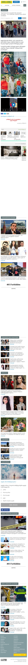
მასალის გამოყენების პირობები (20, 661)
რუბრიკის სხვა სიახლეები (10, 337)
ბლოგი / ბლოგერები (16, 5)
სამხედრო (5, 439)
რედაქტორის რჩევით (8, 217)
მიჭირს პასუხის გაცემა (8, 500)
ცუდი (4, 498)
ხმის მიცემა (13, 505)
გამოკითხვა (5, 462)
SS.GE (2, 129)
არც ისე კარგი (6, 492)
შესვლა (24, 1)
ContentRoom (20, 143)
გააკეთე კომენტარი (21, 123)
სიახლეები (7, 5)
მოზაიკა (4, 10)
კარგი (4, 489)
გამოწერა (16, 2)
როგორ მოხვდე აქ (21, 129)
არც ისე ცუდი (6, 495)
